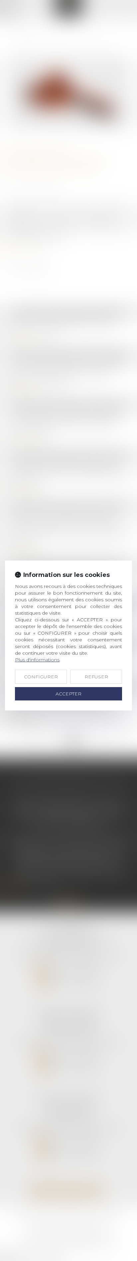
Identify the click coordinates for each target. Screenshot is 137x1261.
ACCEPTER (68, 694)
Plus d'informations (37, 660)
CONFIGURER (41, 677)
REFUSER (96, 677)
